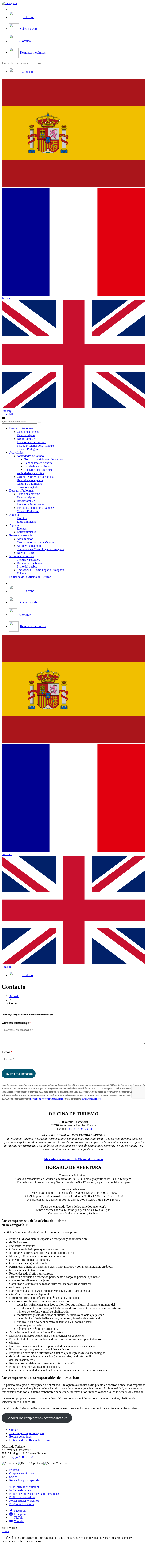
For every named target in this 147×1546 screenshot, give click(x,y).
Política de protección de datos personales (34, 1493)
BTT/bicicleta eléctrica (38, 469)
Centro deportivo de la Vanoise (35, 476)
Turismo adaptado (27, 487)
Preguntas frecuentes (21, 1504)
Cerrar (5, 1531)
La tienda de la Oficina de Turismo (30, 576)
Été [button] (11, 414)
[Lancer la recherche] (39, 63)
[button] (73, 133)
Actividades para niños (30, 473)
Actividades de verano (30, 456)
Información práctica (21, 556)
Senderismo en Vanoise (38, 462)
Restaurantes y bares (29, 563)
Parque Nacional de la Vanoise (35, 445)
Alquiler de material (29, 545)
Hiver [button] (5, 414)
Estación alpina (26, 435)
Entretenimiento (26, 521)
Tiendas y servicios (28, 559)
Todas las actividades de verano (43, 459)
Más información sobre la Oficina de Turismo (73, 1159)
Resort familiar (26, 438)
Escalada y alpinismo (37, 466)
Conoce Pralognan (28, 449)
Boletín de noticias (20, 1436)
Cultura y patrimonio (29, 483)
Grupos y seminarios (21, 1473)
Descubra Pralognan (21, 428)
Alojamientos (25, 538)
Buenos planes (25, 552)
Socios (13, 1476)
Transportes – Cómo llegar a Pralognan (40, 549)
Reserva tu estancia (20, 535)
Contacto (14, 1429)
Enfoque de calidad (21, 1490)
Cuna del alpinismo (28, 431)
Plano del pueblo (27, 566)
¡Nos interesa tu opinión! (24, 1486)
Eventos (22, 518)
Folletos (21, 573)
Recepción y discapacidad (25, 1480)
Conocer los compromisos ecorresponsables (37, 1418)
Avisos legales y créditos (24, 1500)
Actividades (16, 452)
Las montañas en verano (31, 442)
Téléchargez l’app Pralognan (26, 1433)
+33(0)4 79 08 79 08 (79, 1128)
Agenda (14, 514)
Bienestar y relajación (30, 480)
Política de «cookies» (22, 1497)
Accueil (14, 996)
